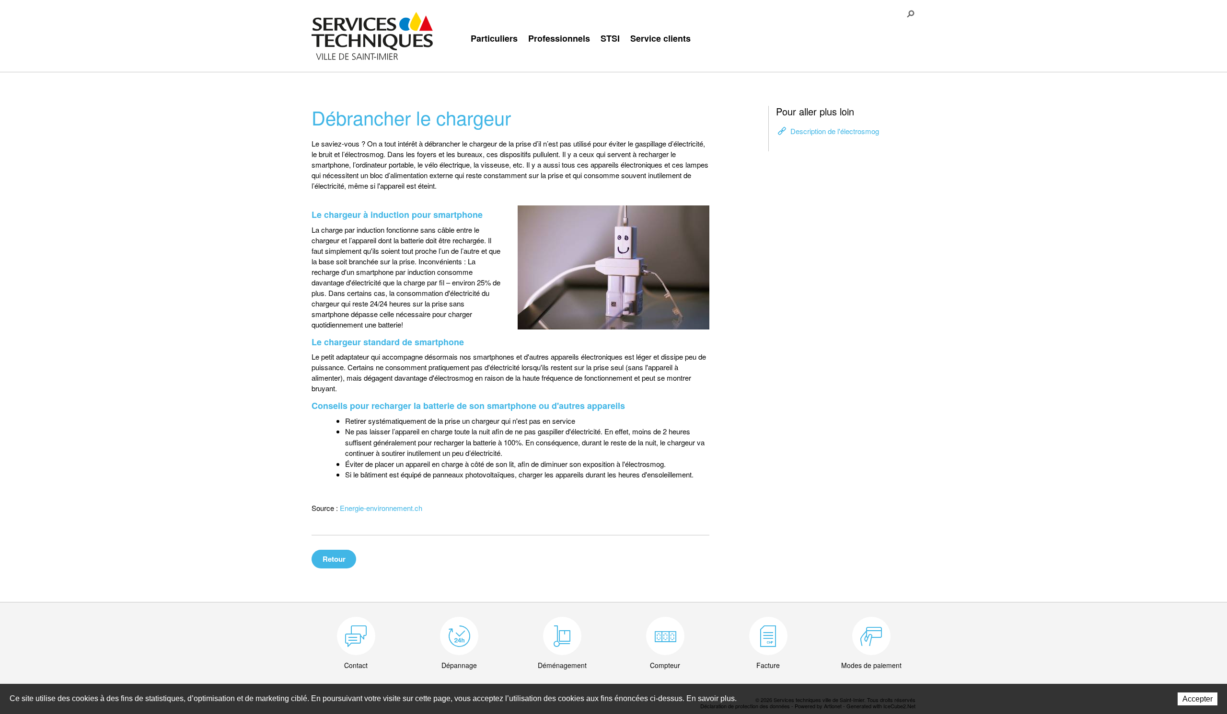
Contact (356, 665)
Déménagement (562, 665)
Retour (334, 559)
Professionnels (559, 38)
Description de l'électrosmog (834, 131)
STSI (610, 38)
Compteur (665, 665)
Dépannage (459, 665)
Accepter (1197, 699)
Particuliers (494, 38)
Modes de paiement (871, 665)
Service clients (660, 38)
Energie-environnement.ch (381, 508)
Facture (768, 665)
